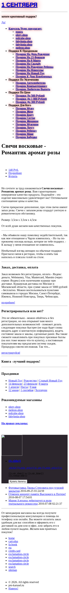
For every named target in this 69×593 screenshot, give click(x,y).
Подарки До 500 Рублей (30, 95)
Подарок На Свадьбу (28, 63)
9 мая (33, 386)
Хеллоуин (41, 390)
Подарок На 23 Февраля (30, 57)
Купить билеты (18, 481)
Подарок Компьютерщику (31, 85)
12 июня (13, 390)
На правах (8, 423)
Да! (3, 22)
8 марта (43, 383)
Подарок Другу (25, 127)
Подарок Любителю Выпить (33, 89)
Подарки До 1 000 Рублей (31, 98)
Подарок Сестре (25, 117)
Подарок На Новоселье (30, 69)
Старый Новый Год (50, 380)
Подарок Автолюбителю (30, 82)
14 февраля (15, 383)
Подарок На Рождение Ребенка (34, 66)
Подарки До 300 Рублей (30, 101)
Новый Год (15, 380)
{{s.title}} (14, 461)
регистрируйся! (10, 352)
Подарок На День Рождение (33, 54)
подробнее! (8, 302)
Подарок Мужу (25, 108)
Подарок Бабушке (26, 137)
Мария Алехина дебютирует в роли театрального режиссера (29, 502)
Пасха (24, 386)
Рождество (30, 380)
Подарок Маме (24, 133)
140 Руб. (13, 169)
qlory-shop (22, 34)
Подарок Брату (25, 114)
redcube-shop (23, 38)
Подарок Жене (24, 111)
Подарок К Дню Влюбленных (34, 76)
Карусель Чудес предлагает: (25, 28)
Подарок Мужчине (27, 124)
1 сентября (19, 4)
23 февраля (30, 383)
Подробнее (15, 173)
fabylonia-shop (24, 41)
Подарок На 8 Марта (28, 60)
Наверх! (13, 588)
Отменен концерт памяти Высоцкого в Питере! (37, 494)
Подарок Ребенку (26, 130)
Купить (12, 176)
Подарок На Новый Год (30, 73)
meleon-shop (23, 47)
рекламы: (21, 423)
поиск (19, 31)
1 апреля (13, 386)
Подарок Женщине (27, 121)
